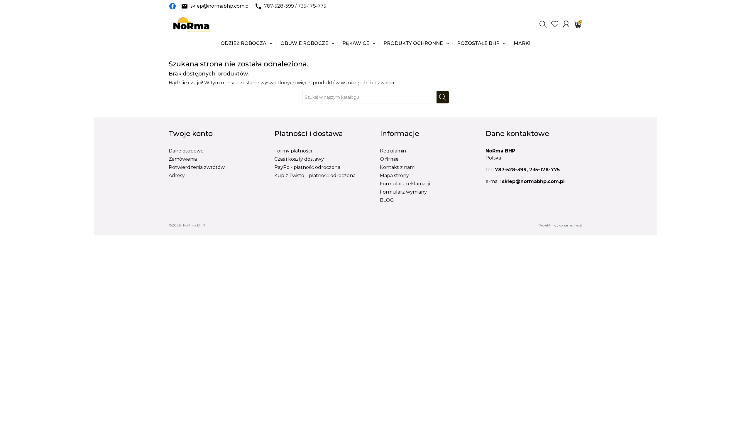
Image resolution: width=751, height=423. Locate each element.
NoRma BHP (194, 225)
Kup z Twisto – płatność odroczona (315, 175)
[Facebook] (172, 6)
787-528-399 (279, 6)
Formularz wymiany (403, 192)
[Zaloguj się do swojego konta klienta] (566, 24)
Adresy (177, 175)
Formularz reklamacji (405, 184)
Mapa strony (394, 175)
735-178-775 (312, 6)
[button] (543, 24)
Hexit (578, 225)
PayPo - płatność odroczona (307, 167)
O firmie (389, 159)
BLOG (387, 200)
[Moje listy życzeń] (554, 24)
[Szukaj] (443, 97)
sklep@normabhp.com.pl (220, 6)
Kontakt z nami (397, 167)
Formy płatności (293, 151)
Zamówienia (183, 159)
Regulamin (393, 151)
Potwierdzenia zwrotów (197, 167)
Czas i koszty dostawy (299, 159)
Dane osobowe (186, 151)
